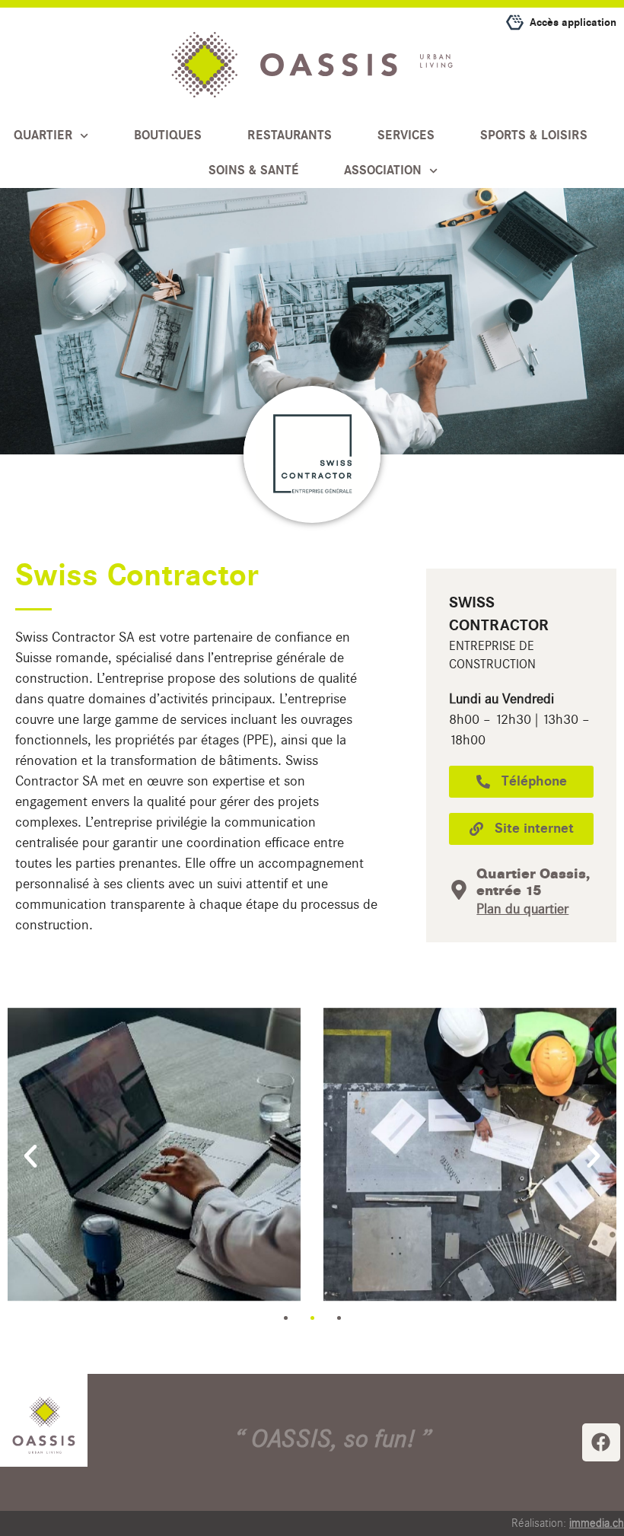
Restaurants (289, 135)
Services (406, 135)
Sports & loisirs (533, 135)
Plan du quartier (522, 908)
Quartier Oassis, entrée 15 (533, 882)
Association (383, 170)
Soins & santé (253, 170)
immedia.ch (596, 1523)
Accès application (573, 22)
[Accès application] (515, 22)
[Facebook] (601, 1442)
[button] (30, 1156)
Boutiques (168, 135)
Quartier (43, 135)
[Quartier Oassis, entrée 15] (459, 890)
